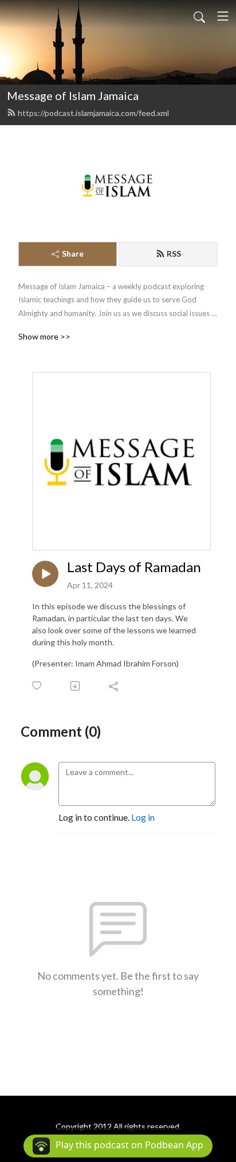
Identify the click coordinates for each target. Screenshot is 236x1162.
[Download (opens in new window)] (75, 686)
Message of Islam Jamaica (73, 95)
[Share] (114, 686)
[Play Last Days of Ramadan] (45, 574)
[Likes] (37, 686)
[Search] (199, 16)
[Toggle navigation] (223, 16)
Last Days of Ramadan (134, 567)
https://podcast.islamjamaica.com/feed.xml (93, 113)
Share (73, 253)
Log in (143, 817)
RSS (174, 253)
